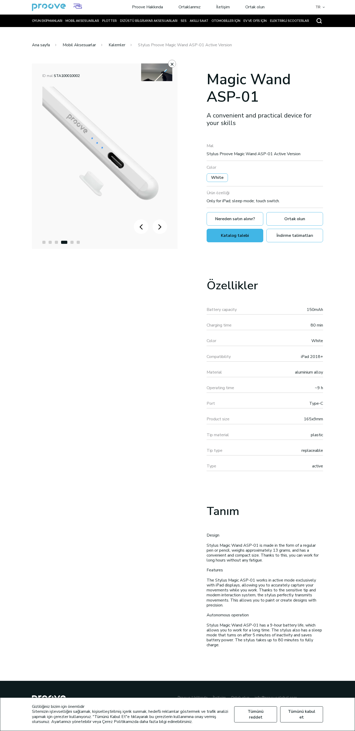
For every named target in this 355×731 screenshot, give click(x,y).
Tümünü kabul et (301, 714)
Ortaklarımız (190, 7)
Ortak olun (255, 7)
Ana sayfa (41, 45)
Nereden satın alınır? (235, 219)
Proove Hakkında (147, 7)
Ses (184, 21)
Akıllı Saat (199, 21)
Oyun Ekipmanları (47, 21)
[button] (43, 242)
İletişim (223, 7)
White (217, 177)
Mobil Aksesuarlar (82, 21)
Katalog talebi (235, 235)
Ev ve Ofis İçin (255, 21)
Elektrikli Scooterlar (289, 21)
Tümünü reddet (256, 714)
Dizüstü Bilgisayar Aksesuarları (149, 21)
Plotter (109, 21)
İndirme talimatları (295, 235)
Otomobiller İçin (226, 21)
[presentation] (141, 227)
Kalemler (117, 45)
